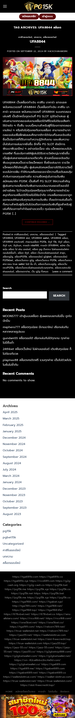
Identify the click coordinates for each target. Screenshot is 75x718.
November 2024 (14, 444)
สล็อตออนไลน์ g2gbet (40, 256)
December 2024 (14, 438)
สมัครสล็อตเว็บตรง (25, 691)
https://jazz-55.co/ (16, 647)
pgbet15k (9, 537)
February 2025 (13, 425)
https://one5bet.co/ (51, 622)
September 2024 (15, 457)
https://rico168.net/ (32, 618)
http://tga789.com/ (24, 606)
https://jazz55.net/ (21, 635)
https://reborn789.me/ (54, 631)
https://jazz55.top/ (54, 643)
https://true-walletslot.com (25, 643)
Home (9, 691)
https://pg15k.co (60, 589)
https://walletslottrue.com (49, 635)
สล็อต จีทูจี (23, 253)
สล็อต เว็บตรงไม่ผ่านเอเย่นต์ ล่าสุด (48, 253)
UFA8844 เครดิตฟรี (13, 242)
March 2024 (11, 476)
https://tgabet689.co (52, 673)
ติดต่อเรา (64, 691)
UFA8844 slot (22, 238)
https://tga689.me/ (22, 668)
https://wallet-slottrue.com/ (55, 677)
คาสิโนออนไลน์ (25, 37)
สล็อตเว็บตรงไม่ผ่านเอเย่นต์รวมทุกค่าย (34, 267)
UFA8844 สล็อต (59, 238)
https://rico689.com (42, 581)
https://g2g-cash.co (32, 585)
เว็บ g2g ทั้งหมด (39, 271)
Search (7, 288)
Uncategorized (13, 544)
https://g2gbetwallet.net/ (55, 656)
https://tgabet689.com (50, 668)
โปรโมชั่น (52, 691)
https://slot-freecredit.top (54, 639)
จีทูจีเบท (17, 245)
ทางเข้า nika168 (31, 245)
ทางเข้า (42, 691)
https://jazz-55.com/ (41, 647)
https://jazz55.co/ (24, 652)
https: (37, 593)
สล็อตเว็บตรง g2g (24, 260)
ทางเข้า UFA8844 (49, 245)
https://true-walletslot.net (23, 631)
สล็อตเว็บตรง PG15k (45, 260)
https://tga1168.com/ (25, 602)
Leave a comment (62, 271)
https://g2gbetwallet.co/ (24, 664)
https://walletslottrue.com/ (20, 677)
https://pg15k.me (15, 589)
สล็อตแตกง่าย (23, 271)
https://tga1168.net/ (50, 606)
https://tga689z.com (25, 577)
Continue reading (37, 222)
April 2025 (10, 412)
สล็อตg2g (8, 256)
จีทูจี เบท (7, 245)
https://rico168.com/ (59, 618)
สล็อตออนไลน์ (50, 37)
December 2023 (14, 489)
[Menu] (5, 6)
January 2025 (12, 431)
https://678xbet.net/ (17, 614)
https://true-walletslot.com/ (55, 681)
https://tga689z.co (51, 577)
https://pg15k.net (22, 593)
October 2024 (13, 450)
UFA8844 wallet (40, 238)
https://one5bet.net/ (24, 622)
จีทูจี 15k (52, 242)
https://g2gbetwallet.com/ (21, 656)
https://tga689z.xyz (16, 581)
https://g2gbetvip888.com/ (54, 652)
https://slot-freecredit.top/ (37, 685)
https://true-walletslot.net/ (20, 681)
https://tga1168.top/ (24, 610)
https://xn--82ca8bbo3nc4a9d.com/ (37, 660)
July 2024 (9, 469)
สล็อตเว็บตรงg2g (47, 264)
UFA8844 (37, 41)
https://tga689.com (53, 664)
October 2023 (13, 501)
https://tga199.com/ (22, 627)
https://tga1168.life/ (50, 610)
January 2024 (12, 482)
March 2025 (11, 418)
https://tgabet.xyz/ (51, 602)
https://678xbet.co (43, 614)
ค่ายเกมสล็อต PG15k (35, 242)
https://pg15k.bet (57, 585)
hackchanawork (58, 51)
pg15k (7, 531)
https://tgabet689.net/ (23, 673)
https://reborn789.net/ (50, 627)
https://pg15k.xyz (38, 589)
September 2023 (14, 508)
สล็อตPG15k (21, 256)
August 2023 (12, 514)
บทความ (38, 37)
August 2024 (12, 463)
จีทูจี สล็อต (63, 242)
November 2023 (14, 495)
